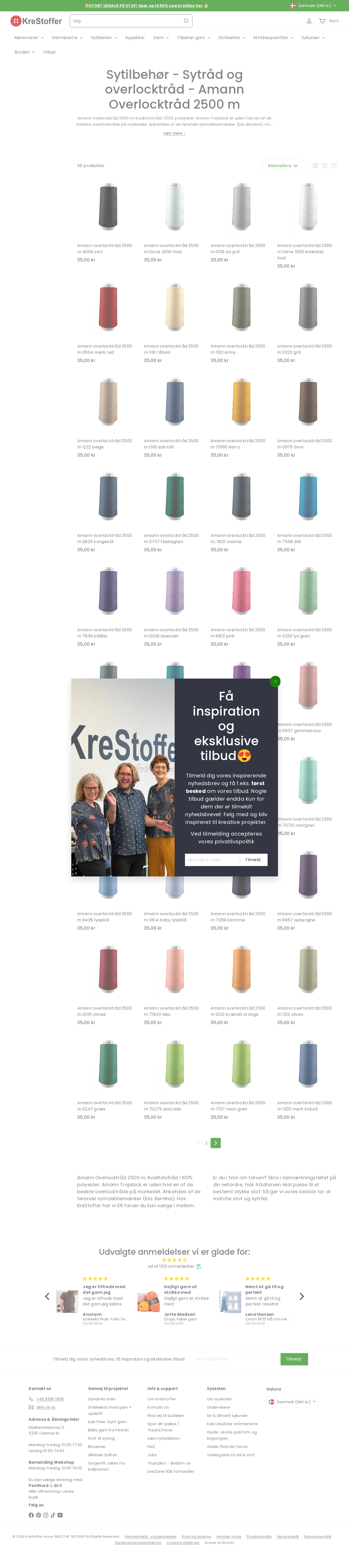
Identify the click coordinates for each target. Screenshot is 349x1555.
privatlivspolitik (234, 841)
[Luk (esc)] (275, 681)
